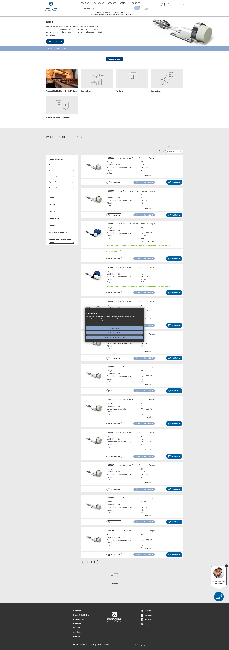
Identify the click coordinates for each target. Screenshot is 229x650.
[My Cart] (182, 6)
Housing (52, 225)
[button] (163, 5)
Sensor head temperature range (60, 240)
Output (52, 204)
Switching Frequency (58, 232)
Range (51, 197)
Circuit (52, 211)
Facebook (148, 615)
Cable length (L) (56, 159)
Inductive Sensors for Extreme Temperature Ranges (109, 14)
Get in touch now (55, 41)
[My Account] (169, 6)
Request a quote (114, 59)
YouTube (147, 619)
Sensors (107, 12)
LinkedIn (147, 610)
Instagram (148, 624)
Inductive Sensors (119, 12)
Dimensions (54, 218)
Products (99, 12)
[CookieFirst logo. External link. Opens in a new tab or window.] (87, 311)
